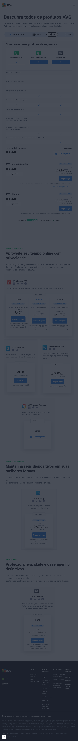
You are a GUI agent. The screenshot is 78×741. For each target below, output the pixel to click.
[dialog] (39, 370)
